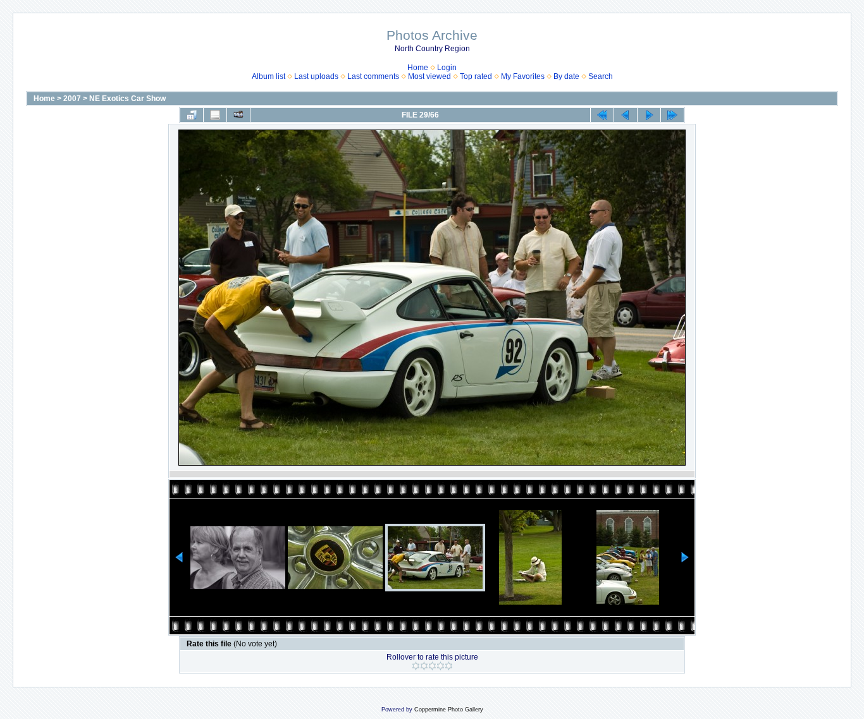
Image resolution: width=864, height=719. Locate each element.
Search (600, 76)
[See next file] (649, 115)
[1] (416, 666)
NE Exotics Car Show (127, 98)
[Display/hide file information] (215, 115)
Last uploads (316, 76)
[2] (424, 666)
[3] (432, 666)
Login (447, 67)
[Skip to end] (672, 115)
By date (566, 76)
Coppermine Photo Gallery (448, 709)
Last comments (373, 76)
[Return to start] (602, 115)
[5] (449, 666)
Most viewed (429, 76)
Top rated (476, 76)
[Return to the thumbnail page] (191, 115)
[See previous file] (625, 115)
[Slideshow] (238, 115)
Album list (268, 76)
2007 (72, 98)
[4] (440, 666)
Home (417, 67)
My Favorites (523, 76)
